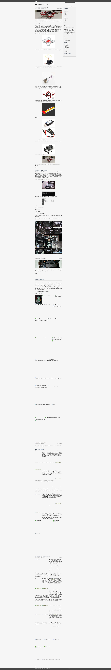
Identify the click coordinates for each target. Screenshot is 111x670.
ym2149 (65, 37)
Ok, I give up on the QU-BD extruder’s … (42, 556)
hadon (72, 29)
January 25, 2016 (43, 171)
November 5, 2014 (43, 258)
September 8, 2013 (43, 557)
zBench (45, 668)
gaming (65, 13)
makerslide (72, 31)
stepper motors (70, 34)
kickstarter (71, 30)
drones (65, 12)
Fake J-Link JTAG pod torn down (41, 170)
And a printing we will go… (40, 449)
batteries (71, 27)
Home (36, 1)
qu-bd (67, 33)
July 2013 (66, 48)
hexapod (66, 14)
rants (65, 19)
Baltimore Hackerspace (67, 40)
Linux (66, 31)
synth (65, 36)
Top (69, 668)
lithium (67, 31)
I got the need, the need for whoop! (41, 7)
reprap (69, 33)
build (73, 27)
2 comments (60, 557)
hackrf (70, 29)
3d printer (66, 26)
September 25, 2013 (43, 450)
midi (74, 31)
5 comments (60, 258)
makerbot (69, 31)
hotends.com (53, 579)
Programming (66, 18)
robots (65, 20)
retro (72, 33)
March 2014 (66, 46)
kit (72, 30)
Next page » (36, 666)
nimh (66, 32)
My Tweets (65, 55)
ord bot (69, 32)
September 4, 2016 (43, 8)
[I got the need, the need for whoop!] (48, 19)
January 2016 (66, 44)
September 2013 (67, 47)
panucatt (72, 32)
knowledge (66, 15)
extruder (66, 29)
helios (65, 30)
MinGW (65, 32)
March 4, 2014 (43, 443)
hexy (69, 30)
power (74, 32)
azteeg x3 (68, 27)
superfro (37, 4)
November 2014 (67, 45)
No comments (60, 8)
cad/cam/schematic (67, 11)
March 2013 (66, 51)
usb (67, 36)
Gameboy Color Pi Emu (39, 279)
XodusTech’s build (52, 283)
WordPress (48, 668)
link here (55, 614)
